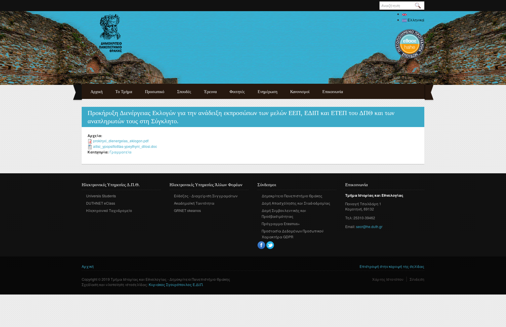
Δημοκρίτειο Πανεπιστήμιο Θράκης (292, 195)
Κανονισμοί (300, 92)
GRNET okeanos (187, 210)
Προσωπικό (154, 92)
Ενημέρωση (267, 92)
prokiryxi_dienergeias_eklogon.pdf (120, 140)
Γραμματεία (120, 151)
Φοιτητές (237, 92)
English (413, 13)
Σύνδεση (417, 279)
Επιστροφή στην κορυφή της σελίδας (392, 266)
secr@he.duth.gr (369, 226)
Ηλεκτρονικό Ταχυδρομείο (109, 210)
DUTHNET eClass (100, 203)
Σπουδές (184, 92)
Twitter (270, 245)
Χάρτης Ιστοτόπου (388, 279)
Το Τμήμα (123, 92)
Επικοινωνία (332, 92)
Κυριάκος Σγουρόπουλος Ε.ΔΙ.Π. (176, 284)
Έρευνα (210, 92)
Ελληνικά (415, 19)
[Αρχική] (110, 33)
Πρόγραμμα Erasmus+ (281, 223)
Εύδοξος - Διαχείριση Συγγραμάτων (205, 195)
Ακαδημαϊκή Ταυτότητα (194, 203)
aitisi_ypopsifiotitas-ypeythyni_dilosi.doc (125, 146)
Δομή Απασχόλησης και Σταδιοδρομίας (296, 203)
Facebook (261, 245)
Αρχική (96, 92)
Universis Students (101, 195)
